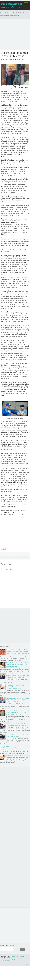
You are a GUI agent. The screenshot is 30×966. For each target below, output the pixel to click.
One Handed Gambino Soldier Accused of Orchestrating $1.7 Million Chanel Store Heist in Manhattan (17, 712)
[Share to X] (5, 549)
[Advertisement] (15, 35)
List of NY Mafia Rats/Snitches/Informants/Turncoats (10, 747)
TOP (28, 964)
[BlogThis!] (3, 549)
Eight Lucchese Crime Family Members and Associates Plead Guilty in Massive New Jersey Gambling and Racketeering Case (17, 652)
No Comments (7, 554)
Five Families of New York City (11, 5)
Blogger (8, 957)
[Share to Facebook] (6, 549)
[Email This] (1, 549)
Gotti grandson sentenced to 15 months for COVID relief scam (17, 735)
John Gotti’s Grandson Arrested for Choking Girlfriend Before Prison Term (17, 674)
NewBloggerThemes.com (6, 960)
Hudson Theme (9, 959)
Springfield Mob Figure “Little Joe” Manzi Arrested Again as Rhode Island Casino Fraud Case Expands (18, 664)
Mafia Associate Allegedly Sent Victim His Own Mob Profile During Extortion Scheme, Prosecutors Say (17, 686)
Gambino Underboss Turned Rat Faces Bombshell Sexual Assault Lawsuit (17, 724)
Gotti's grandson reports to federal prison (18, 756)
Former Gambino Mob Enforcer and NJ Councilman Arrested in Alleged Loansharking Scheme (17, 699)
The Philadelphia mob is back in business (14, 54)
